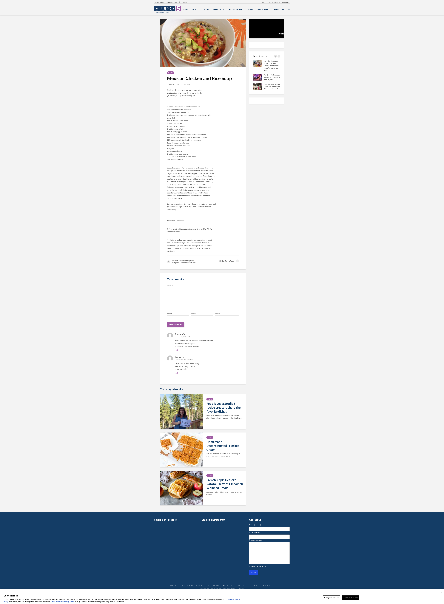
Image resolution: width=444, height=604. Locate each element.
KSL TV (264, 2)
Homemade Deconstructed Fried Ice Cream (222, 445)
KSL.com (285, 2)
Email (193, 313)
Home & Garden (235, 9)
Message (256, 540)
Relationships (219, 9)
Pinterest (184, 2)
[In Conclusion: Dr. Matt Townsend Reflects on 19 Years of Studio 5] (257, 86)
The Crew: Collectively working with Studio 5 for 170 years (272, 77)
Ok (441, 592)
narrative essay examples (185, 343)
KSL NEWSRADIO (274, 2)
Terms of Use (229, 599)
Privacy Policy (203, 588)
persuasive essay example (185, 366)
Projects (195, 9)
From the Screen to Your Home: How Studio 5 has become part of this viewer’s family (271, 65)
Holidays (249, 9)
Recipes (205, 9)
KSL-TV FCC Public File (225, 588)
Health (276, 9)
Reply (177, 350)
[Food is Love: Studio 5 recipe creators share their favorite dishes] (181, 411)
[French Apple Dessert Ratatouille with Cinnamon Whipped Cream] (181, 488)
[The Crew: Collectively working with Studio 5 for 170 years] (257, 77)
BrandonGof (180, 334)
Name (169, 313)
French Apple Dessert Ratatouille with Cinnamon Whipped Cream (224, 484)
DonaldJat (180, 357)
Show (185, 9)
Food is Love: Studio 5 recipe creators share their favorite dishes (224, 407)
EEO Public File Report (212, 588)
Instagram (161, 2)
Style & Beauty (263, 9)
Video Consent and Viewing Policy (62, 601)
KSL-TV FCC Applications (238, 588)
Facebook (173, 2)
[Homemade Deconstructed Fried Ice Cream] (181, 450)
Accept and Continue (351, 598)
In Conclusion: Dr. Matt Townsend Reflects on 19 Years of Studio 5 (272, 86)
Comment (170, 285)
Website (217, 313)
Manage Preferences (331, 598)
